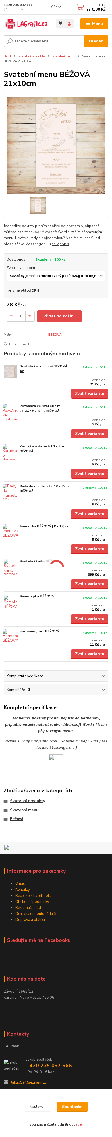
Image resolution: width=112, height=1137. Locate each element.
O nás (20, 883)
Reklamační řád (28, 907)
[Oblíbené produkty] (60, 23)
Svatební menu (63, 56)
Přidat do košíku (59, 316)
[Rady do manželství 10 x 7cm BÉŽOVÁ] (10, 492)
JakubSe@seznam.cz (28, 1082)
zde (79, 1124)
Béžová (16, 819)
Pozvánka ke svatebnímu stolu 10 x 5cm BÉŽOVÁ (41, 409)
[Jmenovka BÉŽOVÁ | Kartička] (10, 532)
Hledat (96, 41)
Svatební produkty (31, 56)
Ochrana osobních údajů (35, 913)
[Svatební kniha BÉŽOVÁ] (10, 567)
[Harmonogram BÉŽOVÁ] (10, 637)
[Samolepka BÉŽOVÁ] (10, 602)
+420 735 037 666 (18, 5)
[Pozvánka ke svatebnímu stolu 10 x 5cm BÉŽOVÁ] (10, 412)
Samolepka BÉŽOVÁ (37, 596)
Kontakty (22, 889)
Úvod (7, 56)
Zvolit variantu (89, 393)
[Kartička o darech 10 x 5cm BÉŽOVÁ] (10, 452)
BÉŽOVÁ (54, 335)
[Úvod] (25, 23)
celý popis (60, 244)
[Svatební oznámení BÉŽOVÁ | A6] (10, 372)
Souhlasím (72, 1106)
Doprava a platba (30, 919)
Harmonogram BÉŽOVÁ (39, 631)
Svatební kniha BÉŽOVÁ (40, 561)
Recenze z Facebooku (33, 895)
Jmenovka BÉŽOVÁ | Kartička (44, 526)
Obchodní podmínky (32, 901)
